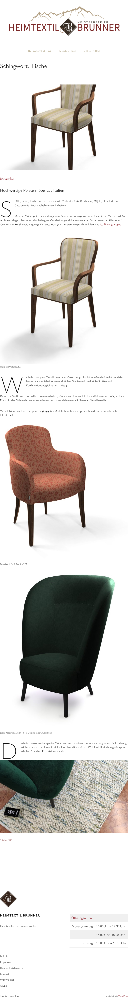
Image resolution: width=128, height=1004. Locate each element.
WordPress (123, 995)
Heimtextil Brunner (20, 915)
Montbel (7, 178)
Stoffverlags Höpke (110, 224)
